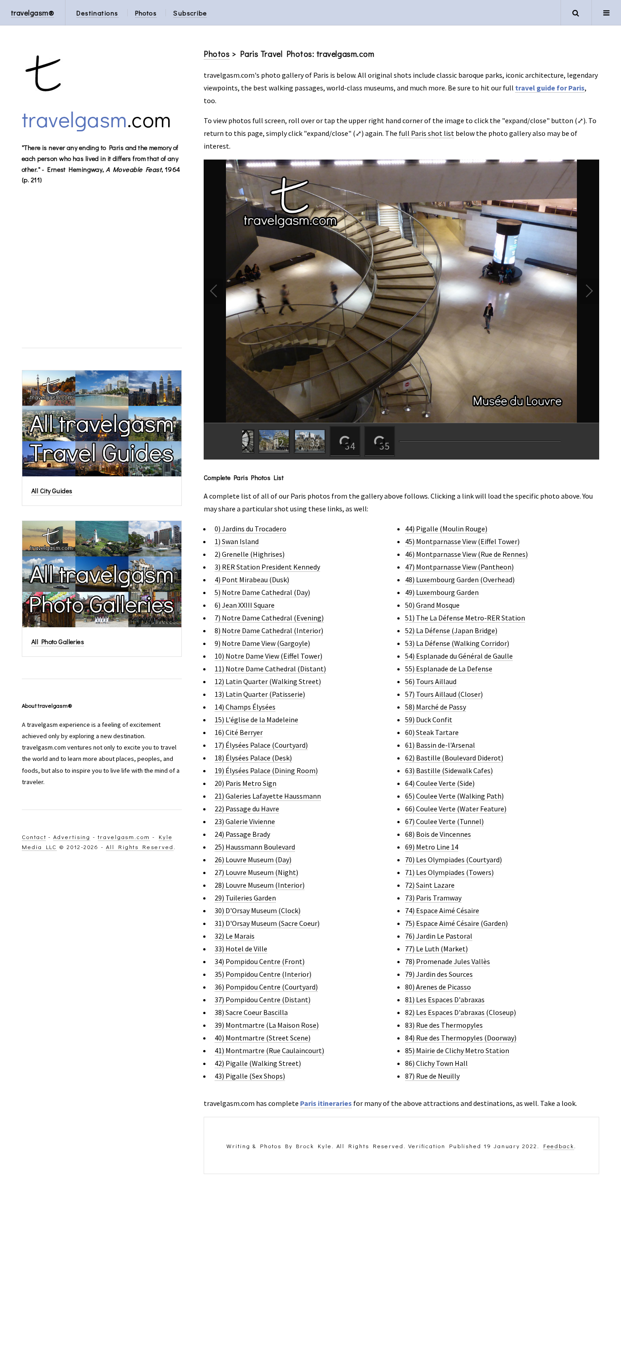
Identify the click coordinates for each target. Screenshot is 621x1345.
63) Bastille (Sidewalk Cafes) (449, 770)
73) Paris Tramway (433, 897)
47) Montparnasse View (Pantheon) (459, 566)
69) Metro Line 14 (431, 846)
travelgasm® (32, 12)
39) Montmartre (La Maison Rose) (267, 1025)
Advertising (71, 836)
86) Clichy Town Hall (436, 1063)
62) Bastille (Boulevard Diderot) (454, 757)
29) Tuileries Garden (245, 897)
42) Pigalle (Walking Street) (258, 1063)
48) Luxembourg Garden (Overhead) (460, 579)
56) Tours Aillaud (430, 681)
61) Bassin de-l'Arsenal (440, 745)
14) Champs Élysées (245, 706)
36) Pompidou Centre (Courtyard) (266, 986)
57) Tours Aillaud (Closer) (444, 694)
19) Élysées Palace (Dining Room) (266, 770)
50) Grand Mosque (432, 605)
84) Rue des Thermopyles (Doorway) (460, 1037)
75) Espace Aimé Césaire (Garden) (456, 923)
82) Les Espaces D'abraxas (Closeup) (460, 1012)
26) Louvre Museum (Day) (253, 859)
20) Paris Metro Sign (245, 783)
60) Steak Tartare (432, 732)
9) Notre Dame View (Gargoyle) (262, 643)
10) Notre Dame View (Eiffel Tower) (268, 655)
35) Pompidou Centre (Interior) (263, 974)
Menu (606, 12)
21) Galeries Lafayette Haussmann (268, 795)
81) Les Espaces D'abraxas (445, 999)
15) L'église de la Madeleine (256, 719)
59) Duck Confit (428, 719)
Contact (34, 836)
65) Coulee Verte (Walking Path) (454, 795)
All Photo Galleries (57, 641)
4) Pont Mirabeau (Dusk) (252, 579)
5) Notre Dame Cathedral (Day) (262, 592)
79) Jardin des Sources (439, 974)
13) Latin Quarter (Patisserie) (260, 694)
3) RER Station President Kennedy (267, 566)
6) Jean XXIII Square (245, 605)
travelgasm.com (124, 836)
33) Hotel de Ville (241, 948)
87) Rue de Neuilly (432, 1075)
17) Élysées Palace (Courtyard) (261, 745)
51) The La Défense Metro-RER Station (465, 617)
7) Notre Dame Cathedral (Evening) (269, 617)
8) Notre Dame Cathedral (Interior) (269, 630)
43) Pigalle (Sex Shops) (250, 1075)
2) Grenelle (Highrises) (250, 554)
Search (575, 12)
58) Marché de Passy (435, 706)
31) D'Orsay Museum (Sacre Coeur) (267, 923)
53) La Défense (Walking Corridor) (457, 643)
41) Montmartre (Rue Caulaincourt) (269, 1050)
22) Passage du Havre (247, 808)
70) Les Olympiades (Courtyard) (453, 859)
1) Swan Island (237, 541)
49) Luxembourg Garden (442, 592)
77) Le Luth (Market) (436, 948)
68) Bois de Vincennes (438, 834)
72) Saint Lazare (430, 885)
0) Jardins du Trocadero (250, 528)
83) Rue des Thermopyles (444, 1025)
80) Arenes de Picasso (438, 986)
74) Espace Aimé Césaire (442, 910)
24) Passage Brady (242, 834)
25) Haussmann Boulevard (255, 846)
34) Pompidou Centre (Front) (260, 961)
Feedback (558, 1146)
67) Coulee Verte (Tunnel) (444, 821)
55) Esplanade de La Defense (448, 668)
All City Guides (51, 490)
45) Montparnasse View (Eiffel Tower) (462, 541)
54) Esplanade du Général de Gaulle (459, 655)
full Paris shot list (426, 133)
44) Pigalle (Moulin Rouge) (446, 528)
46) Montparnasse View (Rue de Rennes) (466, 554)
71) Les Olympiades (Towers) (449, 872)
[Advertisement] (401, 1259)
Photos (146, 13)
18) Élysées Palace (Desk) (253, 757)
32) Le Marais (235, 935)
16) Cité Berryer (239, 732)
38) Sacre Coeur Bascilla (251, 1012)
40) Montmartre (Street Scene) (262, 1037)
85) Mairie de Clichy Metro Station (457, 1050)
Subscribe (190, 13)
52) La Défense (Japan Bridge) (451, 630)
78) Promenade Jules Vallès (447, 961)
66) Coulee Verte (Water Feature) (455, 808)
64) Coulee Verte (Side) (440, 783)
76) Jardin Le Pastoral (438, 935)
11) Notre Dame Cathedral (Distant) (270, 668)
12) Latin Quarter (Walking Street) (268, 681)
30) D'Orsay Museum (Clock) (257, 910)
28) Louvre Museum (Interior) (260, 885)
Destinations (97, 13)
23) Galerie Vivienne (245, 821)
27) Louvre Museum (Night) (256, 872)
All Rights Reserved (139, 846)
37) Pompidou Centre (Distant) (262, 999)
